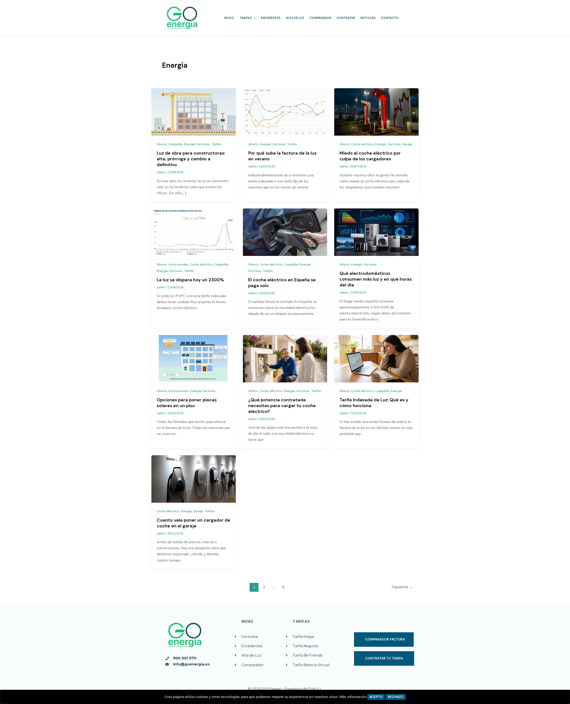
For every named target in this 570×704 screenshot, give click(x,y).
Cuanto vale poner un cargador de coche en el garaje (193, 523)
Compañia (175, 144)
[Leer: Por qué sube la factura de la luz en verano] (285, 111)
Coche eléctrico (362, 144)
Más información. (353, 696)
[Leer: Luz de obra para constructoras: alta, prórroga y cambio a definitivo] (193, 111)
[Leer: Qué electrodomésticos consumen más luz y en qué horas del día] (376, 232)
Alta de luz (295, 18)
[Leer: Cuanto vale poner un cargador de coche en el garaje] (193, 478)
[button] (254, 17)
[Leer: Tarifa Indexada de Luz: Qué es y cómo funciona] (376, 358)
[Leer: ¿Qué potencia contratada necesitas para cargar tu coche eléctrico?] (285, 358)
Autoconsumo (178, 264)
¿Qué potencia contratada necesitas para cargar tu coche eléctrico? (282, 405)
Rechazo (396, 697)
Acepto (376, 697)
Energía (189, 144)
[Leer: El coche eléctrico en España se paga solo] (285, 232)
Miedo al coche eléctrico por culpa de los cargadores (370, 156)
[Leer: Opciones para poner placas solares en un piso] (193, 358)
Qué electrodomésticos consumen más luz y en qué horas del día (376, 279)
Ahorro (162, 144)
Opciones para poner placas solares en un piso (187, 402)
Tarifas (246, 18)
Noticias (367, 18)
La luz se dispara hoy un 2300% (190, 280)
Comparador (320, 18)
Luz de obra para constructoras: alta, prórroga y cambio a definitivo (191, 158)
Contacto (389, 18)
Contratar (345, 18)
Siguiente (402, 586)
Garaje (407, 144)
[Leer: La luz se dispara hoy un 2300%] (193, 232)
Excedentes (271, 18)
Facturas (203, 144)
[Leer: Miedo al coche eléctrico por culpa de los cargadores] (376, 111)
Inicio (229, 18)
